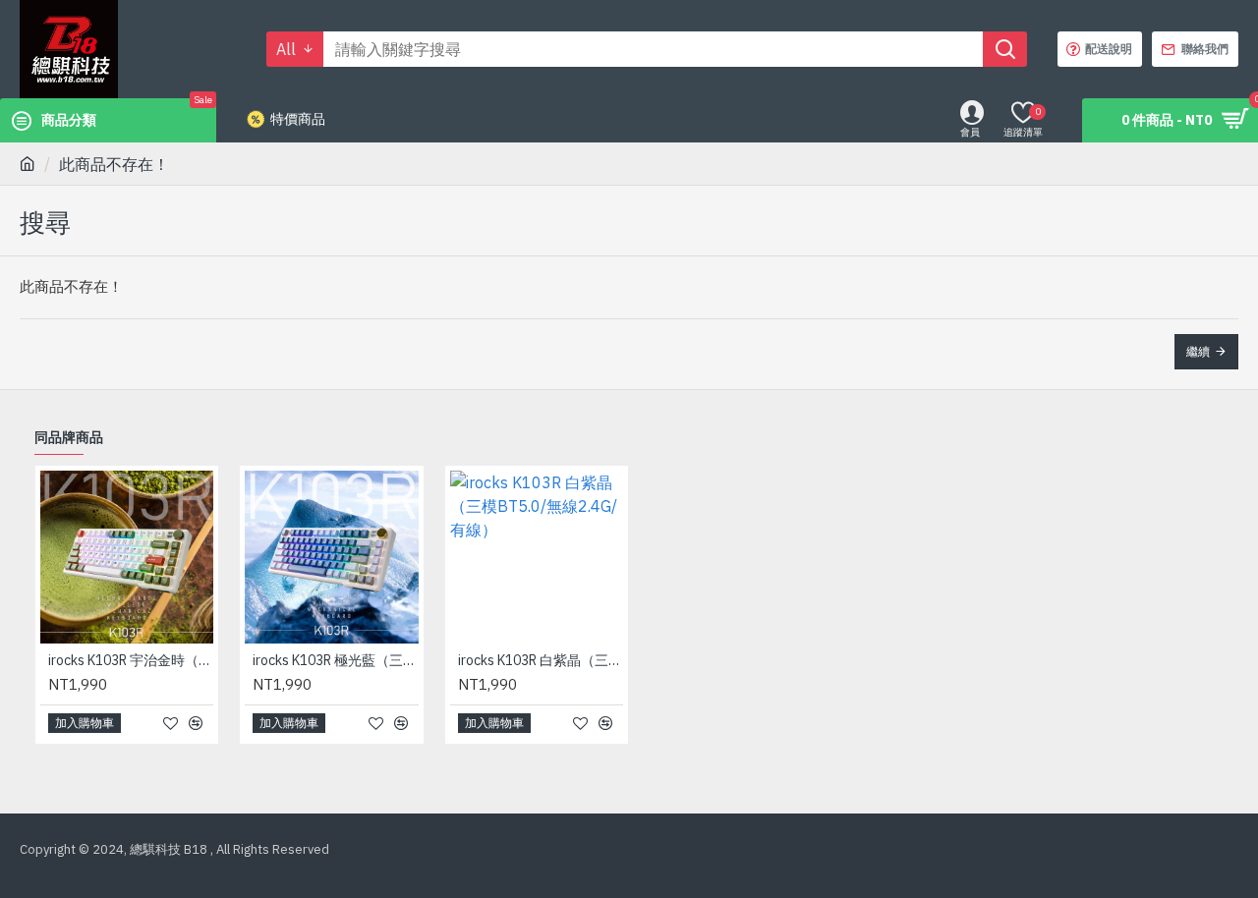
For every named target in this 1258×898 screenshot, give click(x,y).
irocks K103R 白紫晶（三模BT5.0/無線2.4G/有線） (540, 660)
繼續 (1198, 351)
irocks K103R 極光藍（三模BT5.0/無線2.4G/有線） (335, 660)
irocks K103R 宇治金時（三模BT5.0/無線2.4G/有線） (130, 660)
